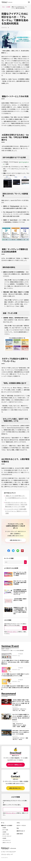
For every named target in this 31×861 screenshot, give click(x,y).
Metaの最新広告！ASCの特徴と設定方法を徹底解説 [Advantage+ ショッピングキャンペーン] (20, 592)
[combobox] (14, 562)
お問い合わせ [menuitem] (20, 833)
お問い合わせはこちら (15, 540)
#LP (19, 710)
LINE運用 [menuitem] (4, 832)
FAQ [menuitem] (18, 828)
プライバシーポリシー (12, 631)
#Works (23, 710)
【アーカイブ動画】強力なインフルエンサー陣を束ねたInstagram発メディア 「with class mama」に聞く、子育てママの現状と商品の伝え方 (15, 662)
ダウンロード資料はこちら (15, 765)
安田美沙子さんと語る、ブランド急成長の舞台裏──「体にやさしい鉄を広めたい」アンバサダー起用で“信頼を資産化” (20, 610)
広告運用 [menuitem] (4, 838)
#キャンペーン (23, 709)
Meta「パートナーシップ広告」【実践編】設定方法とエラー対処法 (20, 574)
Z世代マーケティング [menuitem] (7, 842)
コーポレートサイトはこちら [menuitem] (7, 851)
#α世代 (14, 726)
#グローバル (15, 710)
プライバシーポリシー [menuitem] (6, 854)
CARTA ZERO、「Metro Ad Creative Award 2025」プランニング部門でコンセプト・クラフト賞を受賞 (20, 732)
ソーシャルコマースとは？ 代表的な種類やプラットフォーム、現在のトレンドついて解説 (16, 511)
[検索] (25, 562)
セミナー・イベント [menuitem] (21, 825)
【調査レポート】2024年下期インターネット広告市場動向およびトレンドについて (16, 498)
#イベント (22, 738)
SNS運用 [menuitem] (4, 827)
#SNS (14, 723)
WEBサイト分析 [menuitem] (6, 834)
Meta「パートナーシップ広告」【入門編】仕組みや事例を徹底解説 (20, 582)
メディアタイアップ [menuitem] (6, 840)
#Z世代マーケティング (17, 725)
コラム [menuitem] (18, 822)
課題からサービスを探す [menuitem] (6, 825)
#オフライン (15, 739)
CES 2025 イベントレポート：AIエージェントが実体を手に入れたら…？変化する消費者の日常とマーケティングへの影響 (16, 505)
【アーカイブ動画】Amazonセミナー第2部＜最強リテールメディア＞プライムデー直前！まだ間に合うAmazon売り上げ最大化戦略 (15, 687)
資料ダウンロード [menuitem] (21, 831)
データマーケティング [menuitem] (7, 836)
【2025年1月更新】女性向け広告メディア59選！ (20, 599)
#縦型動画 (23, 726)
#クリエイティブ (16, 709)
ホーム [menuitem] (2, 822)
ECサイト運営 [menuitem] (5, 829)
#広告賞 (18, 726)
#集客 (27, 738)
